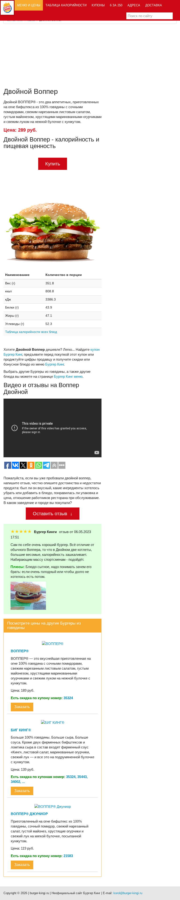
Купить (52, 163)
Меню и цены (28, 5)
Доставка (153, 5)
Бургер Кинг (54, 364)
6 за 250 (116, 5)
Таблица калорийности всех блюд (31, 332)
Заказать (22, 707)
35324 (68, 698)
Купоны (98, 5)
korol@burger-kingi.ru (127, 893)
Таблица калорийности (65, 5)
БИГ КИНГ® (21, 730)
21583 (68, 856)
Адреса (134, 5)
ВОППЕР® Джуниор (29, 814)
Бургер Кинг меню (68, 376)
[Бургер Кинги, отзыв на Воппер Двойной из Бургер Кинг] (28, 595)
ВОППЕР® (20, 651)
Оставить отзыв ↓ (52, 513)
